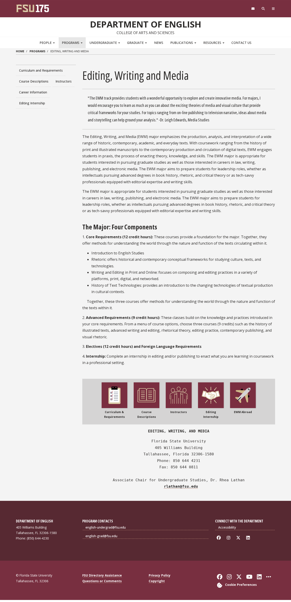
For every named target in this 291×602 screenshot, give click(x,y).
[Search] (263, 9)
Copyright (157, 581)
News (158, 42)
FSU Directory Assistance (102, 575)
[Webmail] (253, 9)
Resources (212, 42)
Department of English (145, 24)
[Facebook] (219, 537)
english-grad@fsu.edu (101, 536)
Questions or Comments (102, 581)
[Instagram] (229, 537)
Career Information (33, 92)
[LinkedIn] (248, 537)
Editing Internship (32, 103)
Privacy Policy (160, 575)
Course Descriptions (33, 81)
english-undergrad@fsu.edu (105, 527)
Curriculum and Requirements (41, 70)
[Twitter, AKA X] (239, 537)
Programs (71, 42)
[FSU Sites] (273, 9)
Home (20, 51)
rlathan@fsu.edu (181, 486)
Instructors (63, 81)
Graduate (136, 42)
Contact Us (241, 42)
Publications (182, 42)
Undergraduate (104, 42)
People (46, 42)
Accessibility (227, 527)
